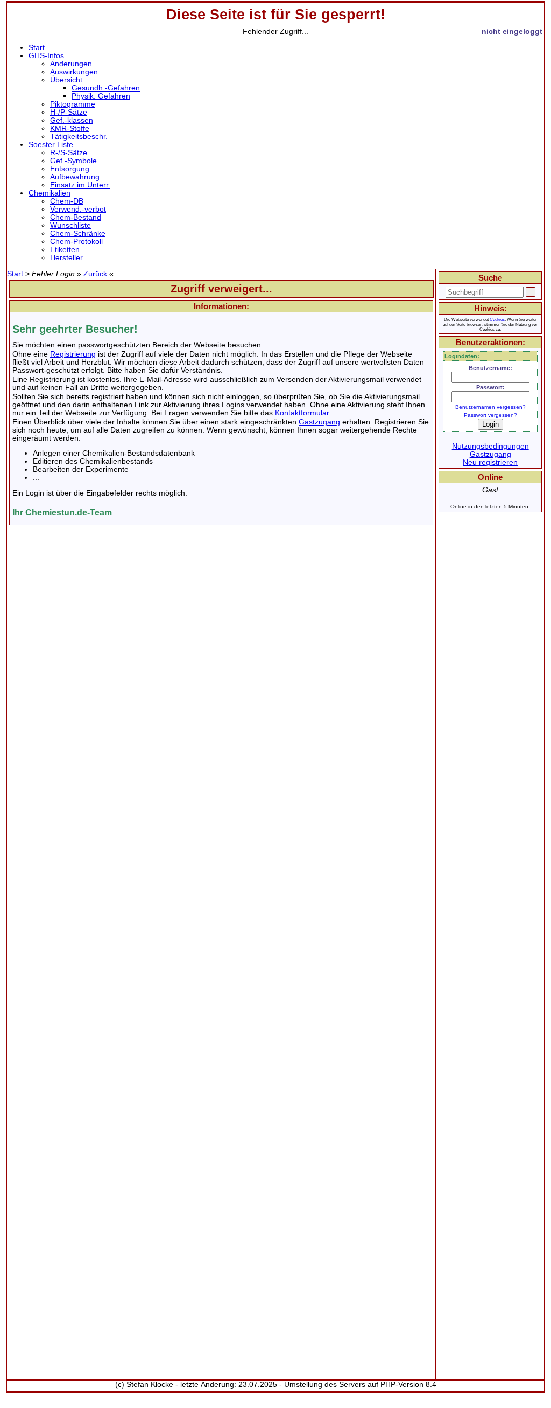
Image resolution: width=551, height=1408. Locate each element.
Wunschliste (70, 225)
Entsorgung (69, 169)
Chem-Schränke (77, 233)
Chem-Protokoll (76, 242)
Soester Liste (51, 145)
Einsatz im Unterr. (80, 185)
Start (37, 48)
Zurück (95, 274)
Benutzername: (490, 368)
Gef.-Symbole (73, 161)
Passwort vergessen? (490, 415)
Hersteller (66, 258)
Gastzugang (319, 422)
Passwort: (490, 387)
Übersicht (66, 80)
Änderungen (71, 64)
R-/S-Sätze (68, 153)
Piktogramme (72, 104)
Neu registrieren (490, 462)
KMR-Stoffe (69, 128)
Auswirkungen (74, 72)
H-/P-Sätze (68, 112)
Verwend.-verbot (78, 209)
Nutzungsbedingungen (490, 446)
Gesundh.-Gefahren (106, 88)
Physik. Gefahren (101, 96)
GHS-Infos (46, 56)
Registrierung (73, 354)
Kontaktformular (302, 413)
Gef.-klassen (71, 120)
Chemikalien (49, 193)
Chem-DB (66, 201)
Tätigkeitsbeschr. (79, 137)
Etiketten (65, 250)
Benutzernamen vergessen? (490, 407)
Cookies (497, 319)
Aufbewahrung (75, 177)
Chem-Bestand (75, 217)
